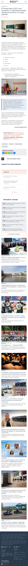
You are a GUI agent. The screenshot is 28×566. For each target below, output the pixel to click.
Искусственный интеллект (10, 188)
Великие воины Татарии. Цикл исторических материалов (11, 182)
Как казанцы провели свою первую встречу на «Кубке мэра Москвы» (13, 319)
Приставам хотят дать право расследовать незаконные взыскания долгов (14, 212)
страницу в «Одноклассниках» (11, 136)
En (17, 549)
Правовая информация (6, 553)
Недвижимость (4, 396)
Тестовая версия (5, 562)
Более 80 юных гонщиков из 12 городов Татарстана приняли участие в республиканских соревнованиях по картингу (13, 525)
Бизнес (3, 427)
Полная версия (4, 560)
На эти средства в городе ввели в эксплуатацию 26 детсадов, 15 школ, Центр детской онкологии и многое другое (13, 288)
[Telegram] (12, 153)
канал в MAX (18, 134)
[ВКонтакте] (3, 153)
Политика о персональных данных (7, 555)
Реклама (3, 551)
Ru (15, 549)
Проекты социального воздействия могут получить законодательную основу (13, 221)
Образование (18, 144)
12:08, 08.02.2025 (4, 17)
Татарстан (4, 146)
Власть (11, 144)
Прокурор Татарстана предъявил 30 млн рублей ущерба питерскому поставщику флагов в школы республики (13, 433)
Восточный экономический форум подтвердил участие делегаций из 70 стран (12, 229)
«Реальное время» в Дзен (13, 158)
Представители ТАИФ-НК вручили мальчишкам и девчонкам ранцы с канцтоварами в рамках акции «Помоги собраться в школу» (13, 347)
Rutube (10, 139)
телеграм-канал (19, 133)
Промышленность (5, 255)
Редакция (3, 550)
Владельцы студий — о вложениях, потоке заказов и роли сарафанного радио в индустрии (13, 375)
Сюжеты (6, 172)
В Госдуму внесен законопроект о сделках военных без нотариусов (13, 204)
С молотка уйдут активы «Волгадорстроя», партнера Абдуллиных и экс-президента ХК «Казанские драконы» (13, 402)
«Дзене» (16, 139)
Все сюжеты (14, 192)
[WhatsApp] (9, 153)
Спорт (2, 313)
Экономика (3, 458)
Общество (4, 6)
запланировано (5, 123)
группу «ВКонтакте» (9, 134)
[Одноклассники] (6, 153)
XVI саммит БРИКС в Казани (10, 176)
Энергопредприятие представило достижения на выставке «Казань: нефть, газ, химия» (13, 260)
